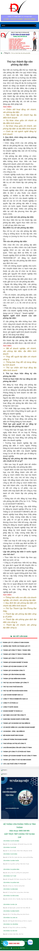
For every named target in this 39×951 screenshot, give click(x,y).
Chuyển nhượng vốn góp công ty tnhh (17, 747)
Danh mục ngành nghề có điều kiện (16, 719)
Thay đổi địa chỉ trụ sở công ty (14, 743)
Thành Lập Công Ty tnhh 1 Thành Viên (16, 650)
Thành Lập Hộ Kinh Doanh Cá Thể (15, 666)
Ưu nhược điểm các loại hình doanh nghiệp (19, 727)
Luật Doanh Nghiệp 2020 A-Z (13, 695)
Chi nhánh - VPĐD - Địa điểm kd (14, 731)
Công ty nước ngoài (10, 707)
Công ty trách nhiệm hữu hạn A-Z (15, 699)
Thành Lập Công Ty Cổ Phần (13, 658)
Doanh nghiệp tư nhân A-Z (12, 711)
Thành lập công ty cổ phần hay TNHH (16, 752)
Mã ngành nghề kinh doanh (13, 735)
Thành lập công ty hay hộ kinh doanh (17, 760)
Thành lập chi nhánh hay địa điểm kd (16, 723)
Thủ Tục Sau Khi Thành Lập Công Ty (16, 683)
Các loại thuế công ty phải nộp (14, 764)
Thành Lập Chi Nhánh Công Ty (14, 670)
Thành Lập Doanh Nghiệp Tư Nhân (15, 662)
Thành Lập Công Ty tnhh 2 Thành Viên (16, 654)
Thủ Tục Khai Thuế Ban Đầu (13, 687)
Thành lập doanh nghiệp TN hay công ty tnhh (20, 756)
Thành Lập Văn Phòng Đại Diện (14, 674)
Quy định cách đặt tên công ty (14, 715)
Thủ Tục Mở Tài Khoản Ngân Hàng (15, 691)
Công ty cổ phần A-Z (10, 703)
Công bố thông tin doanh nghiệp (15, 739)
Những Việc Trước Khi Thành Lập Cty (16, 646)
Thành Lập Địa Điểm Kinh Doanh (14, 678)
